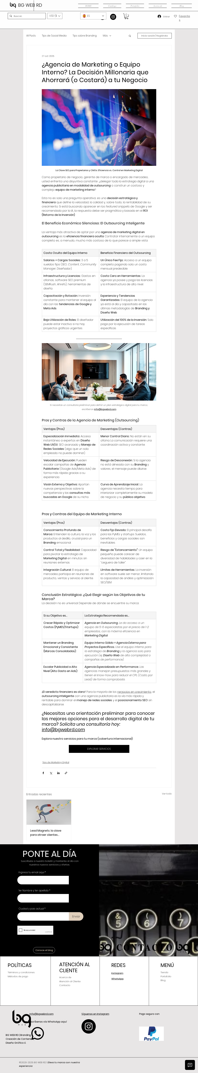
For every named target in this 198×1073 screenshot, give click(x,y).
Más (105, 35)
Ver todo (167, 793)
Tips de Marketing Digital (55, 762)
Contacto (64, 985)
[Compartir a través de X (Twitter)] (50, 772)
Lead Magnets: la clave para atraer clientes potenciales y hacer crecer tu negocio (48, 833)
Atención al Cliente (70, 981)
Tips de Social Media (54, 35)
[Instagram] (113, 17)
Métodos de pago (18, 976)
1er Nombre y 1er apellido (34, 890)
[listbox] (54, 16)
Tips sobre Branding (85, 35)
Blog (163, 980)
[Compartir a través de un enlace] (66, 772)
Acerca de (65, 977)
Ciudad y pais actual (31, 908)
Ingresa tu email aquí (31, 872)
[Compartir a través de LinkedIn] (58, 772)
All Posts (31, 35)
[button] (54, 16)
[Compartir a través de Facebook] (43, 772)
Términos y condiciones (21, 972)
